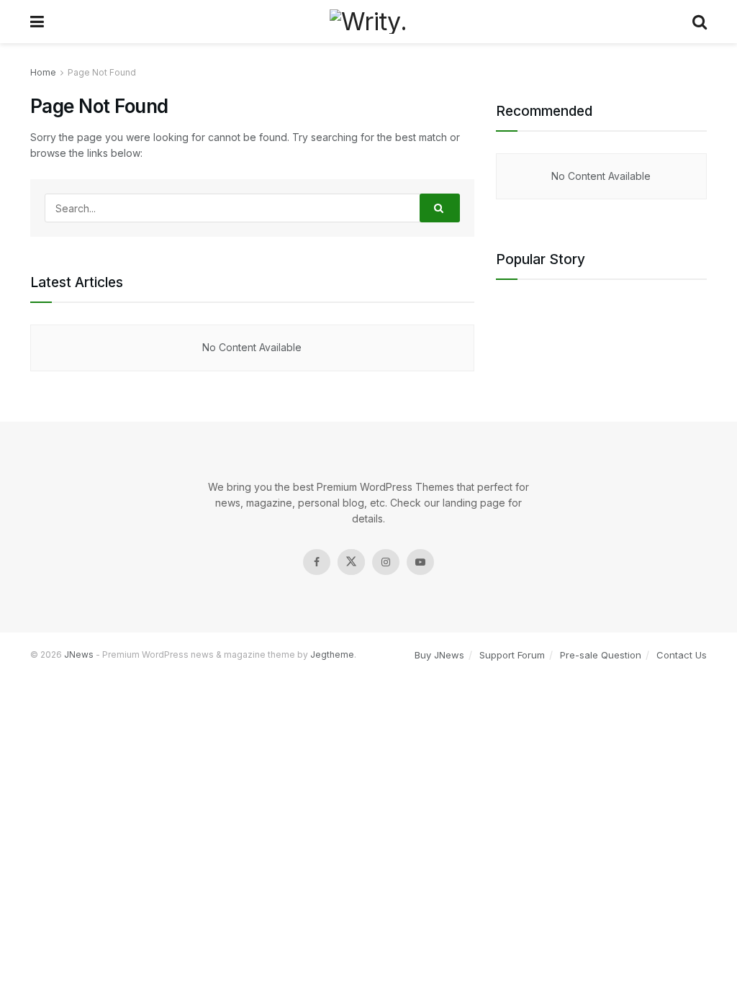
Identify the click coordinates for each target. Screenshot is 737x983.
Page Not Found (102, 72)
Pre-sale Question (600, 655)
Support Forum (512, 655)
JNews (79, 654)
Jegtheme (332, 654)
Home (43, 72)
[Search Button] (440, 208)
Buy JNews (439, 655)
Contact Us (681, 655)
